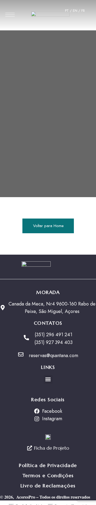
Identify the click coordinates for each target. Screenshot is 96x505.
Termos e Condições (48, 475)
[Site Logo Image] (50, 16)
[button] (48, 379)
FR (83, 10)
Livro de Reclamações (48, 486)
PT (67, 10)
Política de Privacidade (48, 465)
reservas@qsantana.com (53, 355)
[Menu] (10, 14)
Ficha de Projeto (51, 448)
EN (75, 10)
